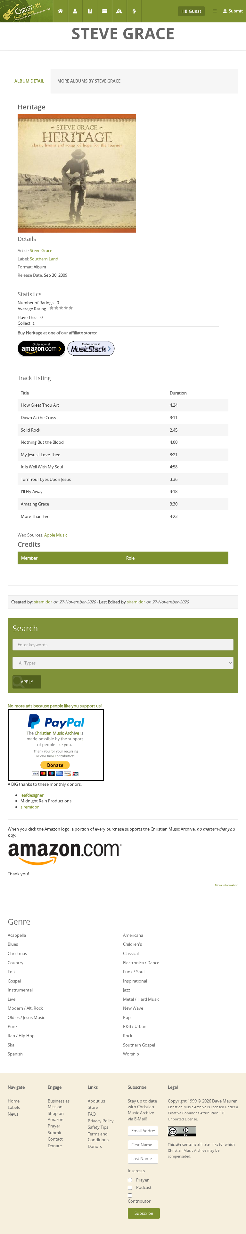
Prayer (119, 11)
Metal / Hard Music (141, 999)
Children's (132, 944)
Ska (11, 1045)
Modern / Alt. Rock (25, 1008)
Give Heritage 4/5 (66, 308)
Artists (75, 11)
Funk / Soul (133, 972)
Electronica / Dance (141, 963)
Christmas (17, 953)
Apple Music (55, 535)
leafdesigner (32, 795)
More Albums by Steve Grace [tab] (88, 81)
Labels (90, 11)
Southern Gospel (139, 1045)
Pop (127, 1017)
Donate (55, 1146)
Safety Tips (98, 1127)
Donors (95, 1146)
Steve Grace (41, 250)
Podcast (134, 11)
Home (60, 11)
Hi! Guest (191, 11)
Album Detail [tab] (29, 81)
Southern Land (44, 259)
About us (96, 1101)
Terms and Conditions (98, 1137)
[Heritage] (77, 173)
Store (93, 1107)
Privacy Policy (101, 1121)
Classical (131, 953)
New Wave (133, 1008)
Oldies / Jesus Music (26, 1017)
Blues (13, 944)
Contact (55, 1139)
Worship (131, 1054)
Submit (236, 11)
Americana (133, 935)
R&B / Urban (134, 1026)
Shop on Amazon (56, 1116)
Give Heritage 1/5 (51, 308)
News (104, 11)
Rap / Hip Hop (21, 1036)
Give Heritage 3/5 (61, 308)
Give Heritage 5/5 (71, 308)
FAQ (92, 1114)
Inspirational (135, 981)
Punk (13, 1026)
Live (11, 999)
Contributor (139, 1201)
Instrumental (20, 990)
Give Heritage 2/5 (56, 308)
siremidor (43, 602)
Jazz (126, 990)
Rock (127, 1036)
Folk (12, 972)
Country (15, 963)
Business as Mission (59, 1104)
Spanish (15, 1054)
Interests (136, 1171)
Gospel (14, 981)
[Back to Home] (26, 11)
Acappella (17, 935)
